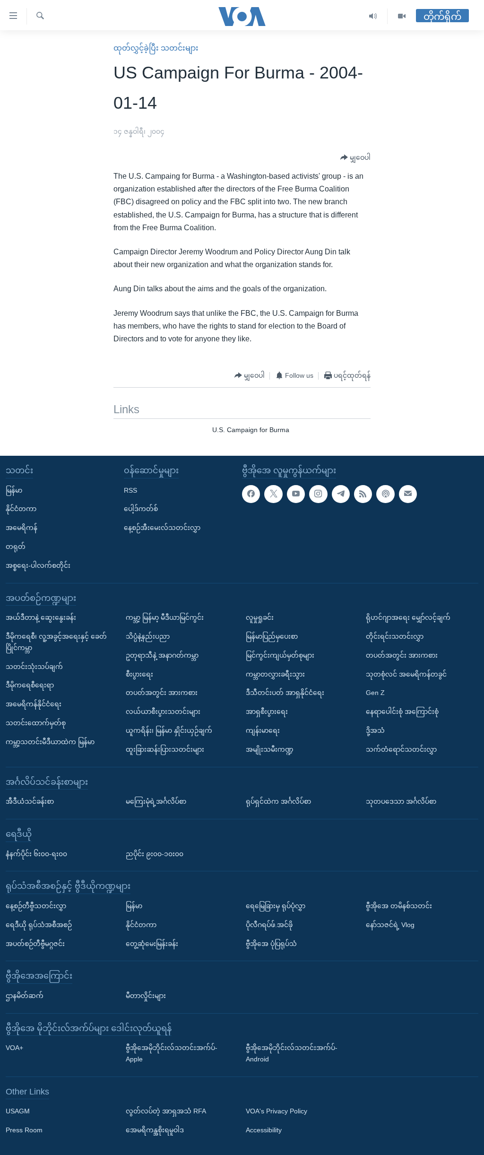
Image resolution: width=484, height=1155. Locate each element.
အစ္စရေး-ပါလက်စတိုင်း (38, 565)
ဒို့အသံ (375, 730)
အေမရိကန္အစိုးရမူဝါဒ (155, 1130)
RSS (130, 490)
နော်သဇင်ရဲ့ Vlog (390, 925)
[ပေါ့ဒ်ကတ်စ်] (385, 494)
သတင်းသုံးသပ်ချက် (34, 666)
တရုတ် (16, 546)
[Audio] (373, 16)
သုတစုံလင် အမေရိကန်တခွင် (406, 673)
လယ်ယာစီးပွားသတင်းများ (163, 711)
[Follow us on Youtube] (296, 494)
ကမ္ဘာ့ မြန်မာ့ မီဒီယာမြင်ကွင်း (165, 617)
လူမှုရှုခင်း (260, 617)
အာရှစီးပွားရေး (267, 711)
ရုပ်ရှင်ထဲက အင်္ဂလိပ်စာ (278, 801)
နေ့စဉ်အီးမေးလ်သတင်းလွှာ (162, 527)
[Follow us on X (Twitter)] (273, 494)
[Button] (355, 158)
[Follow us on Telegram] (341, 494)
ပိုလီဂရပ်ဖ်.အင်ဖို (269, 925)
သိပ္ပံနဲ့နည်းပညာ (148, 636)
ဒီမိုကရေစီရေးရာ (30, 685)
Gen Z (375, 692)
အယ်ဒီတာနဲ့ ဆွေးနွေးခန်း (41, 617)
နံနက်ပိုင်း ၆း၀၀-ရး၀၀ (36, 853)
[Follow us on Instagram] (318, 494)
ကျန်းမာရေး (263, 730)
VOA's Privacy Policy (276, 1111)
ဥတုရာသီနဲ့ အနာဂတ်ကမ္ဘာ (162, 655)
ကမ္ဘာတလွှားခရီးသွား (275, 673)
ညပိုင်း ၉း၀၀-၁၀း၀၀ (154, 853)
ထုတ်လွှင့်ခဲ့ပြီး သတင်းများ (156, 48)
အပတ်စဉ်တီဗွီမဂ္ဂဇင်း (35, 943)
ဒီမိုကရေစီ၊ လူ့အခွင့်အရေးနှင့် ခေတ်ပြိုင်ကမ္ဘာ (56, 642)
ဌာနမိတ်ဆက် (24, 995)
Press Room (24, 1130)
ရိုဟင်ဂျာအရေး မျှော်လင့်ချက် (408, 617)
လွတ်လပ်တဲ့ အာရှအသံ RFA (166, 1111)
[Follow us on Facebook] (251, 494)
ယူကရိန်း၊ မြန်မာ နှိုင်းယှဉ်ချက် (169, 730)
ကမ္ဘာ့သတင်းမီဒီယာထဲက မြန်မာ (50, 742)
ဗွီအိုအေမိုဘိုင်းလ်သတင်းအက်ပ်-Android (291, 1053)
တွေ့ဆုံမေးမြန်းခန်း (152, 943)
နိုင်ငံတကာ (21, 508)
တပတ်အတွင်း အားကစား (162, 692)
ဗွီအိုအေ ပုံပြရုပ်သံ (271, 943)
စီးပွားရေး (139, 673)
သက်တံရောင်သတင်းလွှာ (401, 749)
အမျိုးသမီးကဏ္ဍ (270, 749)
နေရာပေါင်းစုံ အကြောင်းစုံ (402, 711)
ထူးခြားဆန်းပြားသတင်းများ (165, 749)
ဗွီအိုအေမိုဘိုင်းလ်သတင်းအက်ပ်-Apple (171, 1053)
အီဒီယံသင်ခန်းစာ (30, 801)
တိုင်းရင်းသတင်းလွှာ (395, 636)
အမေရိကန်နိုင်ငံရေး (33, 704)
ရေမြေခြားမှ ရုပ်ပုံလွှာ (275, 906)
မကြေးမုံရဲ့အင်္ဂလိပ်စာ (156, 801)
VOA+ (14, 1047)
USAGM (18, 1111)
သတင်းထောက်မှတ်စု (36, 723)
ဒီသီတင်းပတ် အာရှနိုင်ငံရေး (285, 692)
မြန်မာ (14, 490)
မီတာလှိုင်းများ (146, 995)
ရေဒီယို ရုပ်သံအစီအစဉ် (39, 925)
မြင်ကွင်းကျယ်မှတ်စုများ (280, 655)
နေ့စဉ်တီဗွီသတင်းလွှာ (36, 906)
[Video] (402, 16)
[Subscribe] (408, 494)
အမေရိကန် (21, 527)
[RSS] (363, 494)
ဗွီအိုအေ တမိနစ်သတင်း (399, 906)
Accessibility (264, 1130)
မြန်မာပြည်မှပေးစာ (272, 636)
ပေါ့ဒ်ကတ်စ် (141, 508)
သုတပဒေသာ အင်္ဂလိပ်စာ (401, 801)
